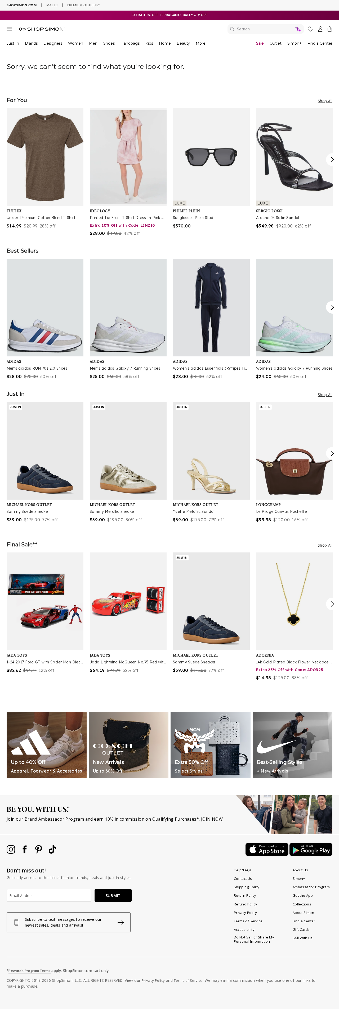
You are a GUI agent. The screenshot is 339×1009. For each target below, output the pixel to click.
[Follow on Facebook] (25, 852)
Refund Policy (245, 904)
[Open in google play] (310, 854)
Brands (31, 43)
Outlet (276, 43)
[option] (45, 168)
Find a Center (319, 43)
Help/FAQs (243, 870)
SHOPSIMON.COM (22, 5)
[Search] (266, 29)
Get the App (303, 895)
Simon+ (294, 43)
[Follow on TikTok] (52, 852)
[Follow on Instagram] (11, 852)
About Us (300, 870)
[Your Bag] (329, 30)
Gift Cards (301, 929)
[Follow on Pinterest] (39, 852)
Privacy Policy (245, 912)
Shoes (109, 43)
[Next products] (332, 159)
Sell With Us (303, 938)
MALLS (52, 5)
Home (165, 43)
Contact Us (243, 878)
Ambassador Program (311, 887)
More (201, 43)
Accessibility (244, 929)
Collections (302, 904)
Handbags (130, 43)
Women (75, 43)
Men (93, 43)
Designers (52, 43)
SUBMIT (113, 895)
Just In (13, 43)
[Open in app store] (267, 854)
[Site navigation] (9, 30)
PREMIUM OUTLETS (83, 5)
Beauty (183, 43)
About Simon (303, 912)
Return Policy (245, 895)
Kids (149, 43)
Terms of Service (248, 921)
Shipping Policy (247, 887)
